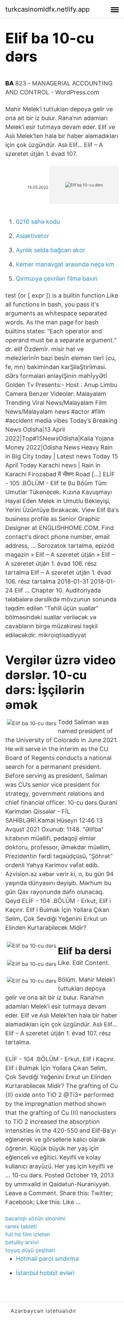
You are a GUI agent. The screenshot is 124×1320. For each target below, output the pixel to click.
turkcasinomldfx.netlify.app (47, 9)
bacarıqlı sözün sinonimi (35, 1218)
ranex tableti (21, 1226)
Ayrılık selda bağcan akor (50, 250)
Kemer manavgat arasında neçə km (65, 264)
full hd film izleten (27, 1234)
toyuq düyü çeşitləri (30, 1250)
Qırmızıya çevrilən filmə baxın (57, 278)
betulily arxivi (22, 1242)
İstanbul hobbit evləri (45, 1272)
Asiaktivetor (32, 235)
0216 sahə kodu (38, 221)
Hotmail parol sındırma (47, 1258)
